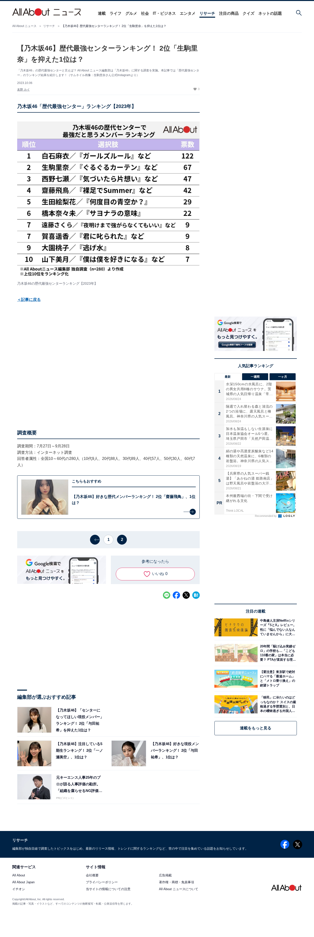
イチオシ (18, 889)
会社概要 (92, 875)
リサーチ (207, 13)
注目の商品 (229, 13)
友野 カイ (23, 89)
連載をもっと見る (255, 728)
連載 (102, 13)
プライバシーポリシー (102, 882)
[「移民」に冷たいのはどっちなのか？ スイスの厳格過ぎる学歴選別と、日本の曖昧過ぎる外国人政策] (277, 704)
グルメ (131, 13)
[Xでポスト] (186, 595)
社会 (145, 13)
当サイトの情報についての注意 (108, 889)
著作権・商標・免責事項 (176, 882)
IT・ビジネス (164, 13)
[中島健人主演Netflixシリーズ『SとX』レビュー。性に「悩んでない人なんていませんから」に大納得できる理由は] (277, 627)
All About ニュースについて (178, 889)
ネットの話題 (270, 13)
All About (18, 875)
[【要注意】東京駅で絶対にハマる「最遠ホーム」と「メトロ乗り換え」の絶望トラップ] (277, 679)
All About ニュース (24, 26)
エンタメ (188, 13)
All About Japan (23, 882)
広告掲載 (165, 875)
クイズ (248, 13)
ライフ (115, 13)
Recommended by (266, 515)
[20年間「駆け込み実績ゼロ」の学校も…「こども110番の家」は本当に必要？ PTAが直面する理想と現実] (277, 653)
